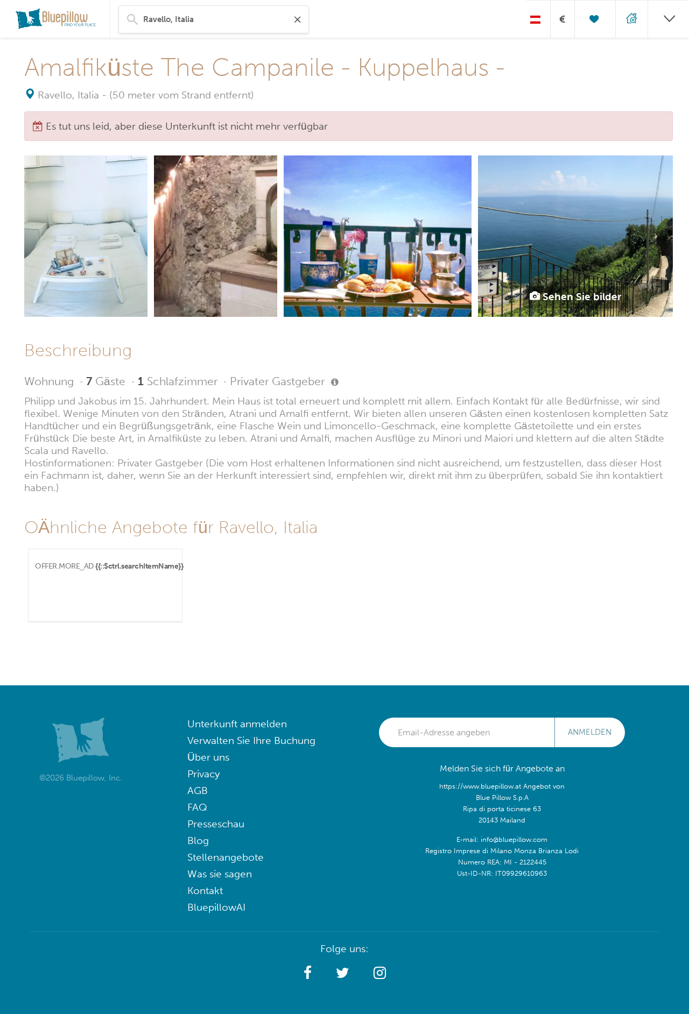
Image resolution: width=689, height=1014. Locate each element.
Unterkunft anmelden (237, 724)
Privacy (203, 774)
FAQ (197, 807)
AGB (197, 790)
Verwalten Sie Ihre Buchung (251, 740)
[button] (308, 973)
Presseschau (215, 824)
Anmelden (589, 732)
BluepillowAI (216, 907)
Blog (198, 840)
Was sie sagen (219, 874)
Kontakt (205, 890)
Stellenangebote (225, 857)
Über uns (208, 757)
